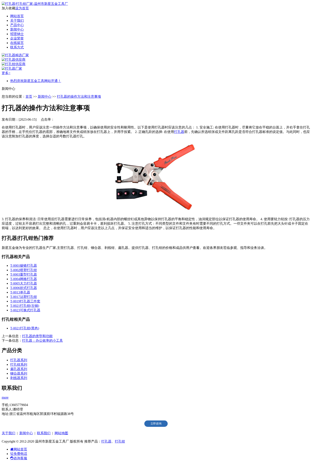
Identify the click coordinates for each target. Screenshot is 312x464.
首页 (28, 96)
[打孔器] (156, 211)
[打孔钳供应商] (13, 64)
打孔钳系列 (18, 364)
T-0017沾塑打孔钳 (23, 297)
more (5, 397)
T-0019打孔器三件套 (25, 301)
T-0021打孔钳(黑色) (24, 328)
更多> (6, 73)
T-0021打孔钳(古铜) (24, 305)
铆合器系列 (18, 373)
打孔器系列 (18, 360)
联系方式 (17, 47)
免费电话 (20, 454)
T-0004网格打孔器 (23, 279)
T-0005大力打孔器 (23, 283)
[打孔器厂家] (12, 68)
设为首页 (22, 8)
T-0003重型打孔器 (23, 274)
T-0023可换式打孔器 (25, 310)
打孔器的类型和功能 (37, 336)
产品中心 (17, 25)
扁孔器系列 (18, 369)
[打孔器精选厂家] (15, 55)
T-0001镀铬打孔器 (23, 265)
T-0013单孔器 (20, 292)
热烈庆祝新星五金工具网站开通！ (35, 81)
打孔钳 (120, 441)
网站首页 (17, 16)
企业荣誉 (17, 38)
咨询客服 (20, 458)
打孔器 (179, 132)
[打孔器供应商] (13, 59)
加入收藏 (8, 8)
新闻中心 (17, 29)
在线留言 (17, 43)
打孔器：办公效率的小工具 (42, 340)
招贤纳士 (17, 34)
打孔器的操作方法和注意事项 (79, 96)
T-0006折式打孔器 (23, 288)
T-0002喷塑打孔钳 (23, 270)
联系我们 (44, 433)
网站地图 (61, 433)
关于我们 (17, 20)
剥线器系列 (18, 378)
